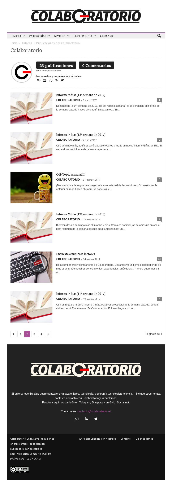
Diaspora (97, 402)
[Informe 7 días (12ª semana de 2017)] (31, 227)
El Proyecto (82, 36)
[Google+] (39, 80)
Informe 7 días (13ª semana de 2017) (80, 134)
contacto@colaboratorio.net (94, 411)
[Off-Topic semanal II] (31, 187)
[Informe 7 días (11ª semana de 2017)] (31, 307)
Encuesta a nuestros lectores (75, 254)
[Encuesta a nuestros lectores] (31, 267)
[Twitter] (62, 80)
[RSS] (57, 80)
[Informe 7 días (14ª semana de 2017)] (31, 108)
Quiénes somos (144, 438)
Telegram (84, 402)
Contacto (126, 438)
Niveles (59, 36)
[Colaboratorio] (86, 16)
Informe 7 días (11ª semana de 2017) (80, 293)
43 (159, 259)
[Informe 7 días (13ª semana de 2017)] (31, 148)
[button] (159, 36)
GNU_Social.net (119, 402)
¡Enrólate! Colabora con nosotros (97, 438)
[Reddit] (51, 80)
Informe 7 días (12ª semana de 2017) (80, 214)
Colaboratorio (68, 100)
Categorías (37, 36)
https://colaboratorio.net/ (48, 70)
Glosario (107, 36)
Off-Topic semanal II (70, 174)
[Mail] (45, 80)
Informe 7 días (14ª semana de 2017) (80, 94)
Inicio (16, 36)
